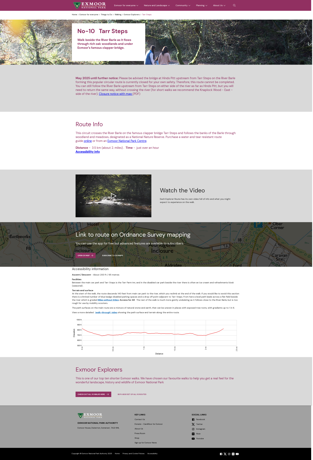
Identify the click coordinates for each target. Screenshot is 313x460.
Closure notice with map (116, 94)
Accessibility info (88, 152)
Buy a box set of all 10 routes (132, 394)
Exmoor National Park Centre (126, 141)
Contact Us (140, 419)
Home (74, 15)
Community (182, 5)
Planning (200, 5)
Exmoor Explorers (132, 15)
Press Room (140, 433)
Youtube (200, 438)
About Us (218, 5)
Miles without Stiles (108, 299)
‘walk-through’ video (106, 312)
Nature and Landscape (155, 5)
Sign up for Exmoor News (146, 442)
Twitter (199, 424)
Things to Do (106, 15)
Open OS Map (84, 255)
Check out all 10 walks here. (91, 394)
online (88, 141)
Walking (118, 15)
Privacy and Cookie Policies (134, 453)
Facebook (200, 419)
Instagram (200, 429)
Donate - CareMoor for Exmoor (149, 424)
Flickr (198, 433)
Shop (137, 438)
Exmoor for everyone (124, 5)
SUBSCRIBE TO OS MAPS (112, 255)
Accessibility (152, 453)
